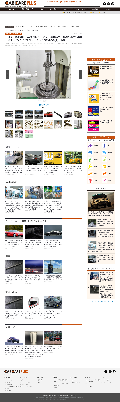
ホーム (11, 9)
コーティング (24, 384)
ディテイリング (39, 9)
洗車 (22, 380)
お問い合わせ (73, 395)
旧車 (8, 256)
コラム (94, 12)
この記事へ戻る (44, 106)
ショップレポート (20, 26)
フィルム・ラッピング (26, 386)
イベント (109, 9)
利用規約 (56, 395)
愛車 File (52, 26)
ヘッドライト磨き (25, 382)
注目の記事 (25, 9)
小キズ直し (41, 380)
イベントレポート (106, 382)
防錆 (39, 382)
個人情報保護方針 (64, 395)
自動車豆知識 (75, 26)
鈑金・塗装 (53, 9)
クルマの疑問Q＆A (63, 26)
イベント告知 (105, 380)
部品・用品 (11, 291)
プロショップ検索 (75, 382)
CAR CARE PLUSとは (48, 395)
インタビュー (104, 12)
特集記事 (95, 9)
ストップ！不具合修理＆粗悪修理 (38, 26)
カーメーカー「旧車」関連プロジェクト (76, 12)
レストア (67, 9)
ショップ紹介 (80, 9)
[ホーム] (6, 30)
